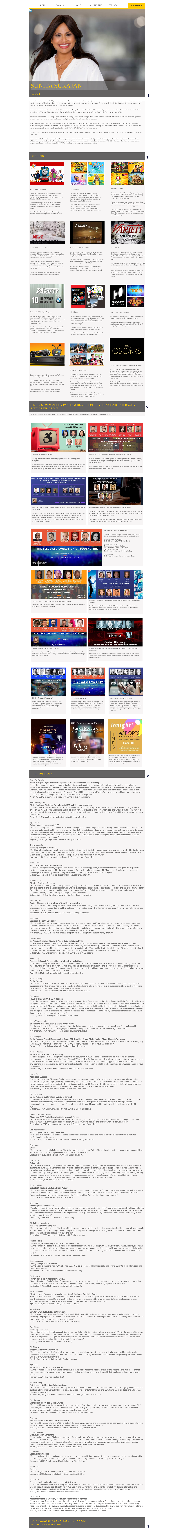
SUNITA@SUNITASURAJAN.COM (64, 1520)
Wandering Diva (74, 110)
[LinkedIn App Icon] (30, 10)
